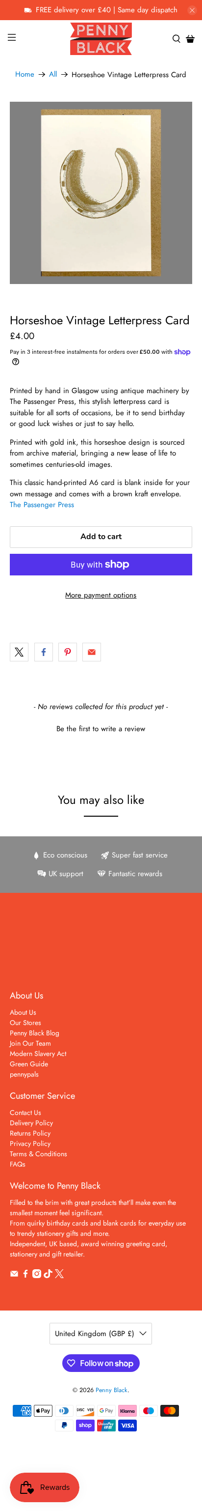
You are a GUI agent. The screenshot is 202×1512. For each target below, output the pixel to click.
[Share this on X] (19, 652)
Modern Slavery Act (38, 1053)
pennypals (24, 1074)
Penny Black (111, 1390)
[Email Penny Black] (14, 1276)
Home (24, 74)
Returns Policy (30, 1133)
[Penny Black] (101, 39)
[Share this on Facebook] (43, 652)
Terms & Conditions (38, 1154)
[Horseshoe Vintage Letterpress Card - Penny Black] (101, 193)
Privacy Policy (30, 1143)
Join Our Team (30, 1043)
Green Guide (29, 1064)
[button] (101, 727)
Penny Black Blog (34, 1033)
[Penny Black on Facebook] (25, 1276)
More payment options (100, 595)
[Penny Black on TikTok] (48, 1276)
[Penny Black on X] (59, 1276)
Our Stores (25, 1022)
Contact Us (25, 1112)
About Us (23, 1012)
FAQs (17, 1164)
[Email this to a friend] (91, 652)
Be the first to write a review (100, 729)
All (53, 74)
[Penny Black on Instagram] (36, 1276)
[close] (192, 10)
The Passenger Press (42, 504)
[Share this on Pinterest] (67, 652)
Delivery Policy (31, 1123)
